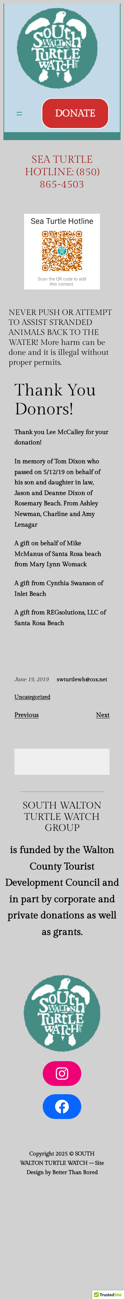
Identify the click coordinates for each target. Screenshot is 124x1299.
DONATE (75, 113)
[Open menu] (19, 113)
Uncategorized (32, 697)
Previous (26, 715)
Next (103, 715)
